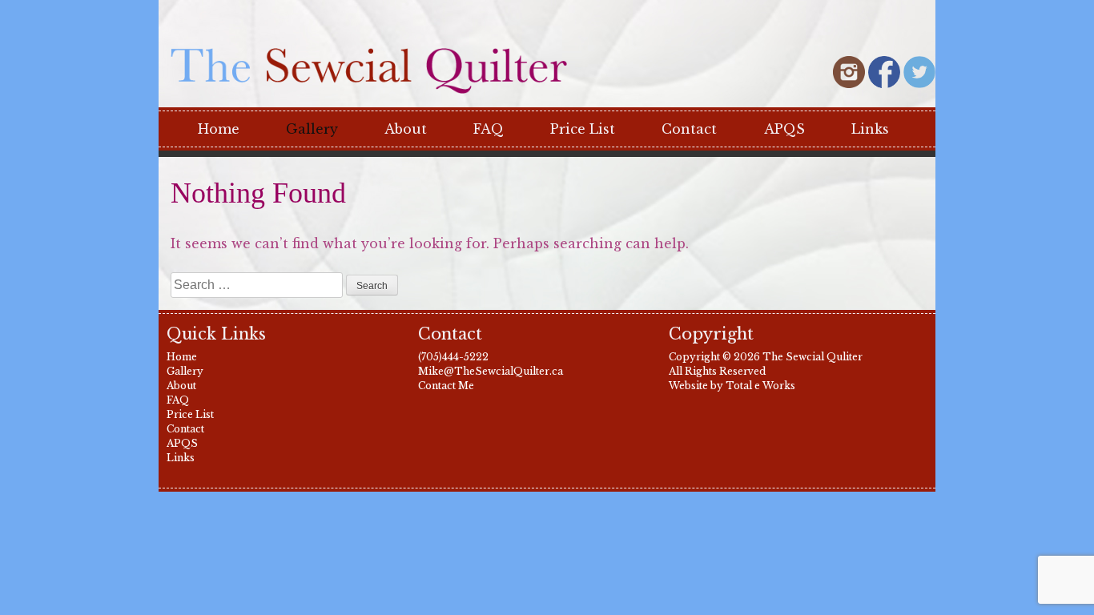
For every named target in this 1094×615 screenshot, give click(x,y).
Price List (582, 129)
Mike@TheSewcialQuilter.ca (490, 371)
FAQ (488, 129)
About (405, 129)
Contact (689, 129)
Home (218, 129)
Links (870, 129)
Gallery (312, 129)
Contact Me (446, 386)
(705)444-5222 (453, 357)
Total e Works (760, 386)
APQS (784, 129)
